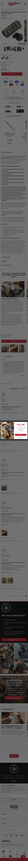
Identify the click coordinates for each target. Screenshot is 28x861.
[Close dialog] (26, 422)
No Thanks (21, 436)
